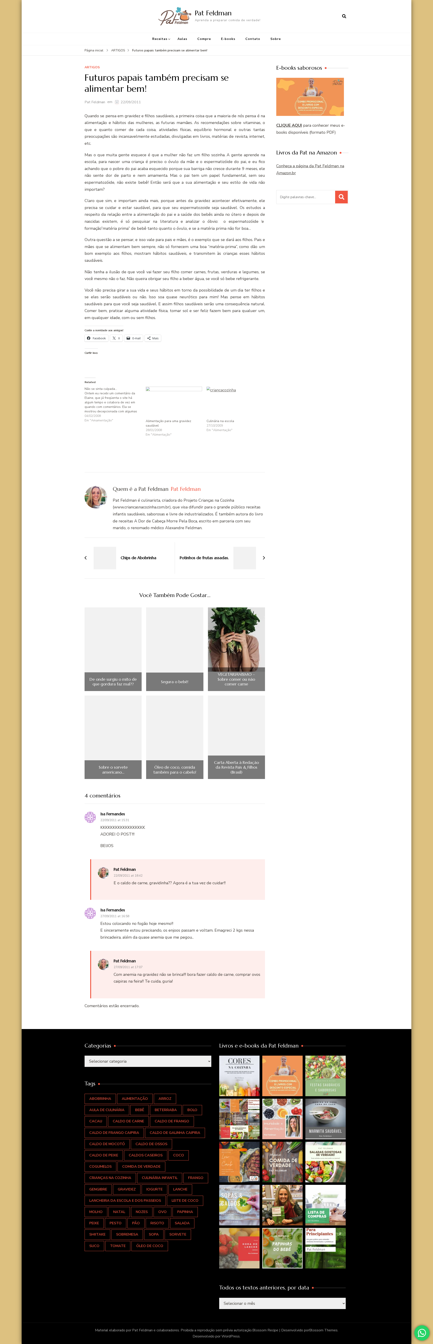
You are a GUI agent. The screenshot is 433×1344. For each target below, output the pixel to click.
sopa (154, 1234)
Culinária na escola (220, 421)
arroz (165, 1098)
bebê (139, 1109)
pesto (116, 1223)
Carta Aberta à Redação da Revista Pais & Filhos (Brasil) (236, 767)
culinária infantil (159, 1177)
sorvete (177, 1234)
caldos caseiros (146, 1155)
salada (182, 1223)
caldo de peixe (103, 1155)
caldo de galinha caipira (175, 1132)
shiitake (97, 1234)
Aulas (182, 39)
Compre (204, 39)
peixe (94, 1223)
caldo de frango (172, 1121)
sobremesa (127, 1234)
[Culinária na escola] (235, 403)
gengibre (98, 1189)
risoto (157, 1223)
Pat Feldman (213, 13)
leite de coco (185, 1200)
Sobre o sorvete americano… (113, 769)
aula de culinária (106, 1109)
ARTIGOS (92, 67)
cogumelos (100, 1166)
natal (119, 1211)
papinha (185, 1211)
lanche (180, 1189)
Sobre (275, 39)
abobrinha (100, 1098)
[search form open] (344, 16)
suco (94, 1245)
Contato (252, 39)
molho (96, 1211)
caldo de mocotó (107, 1144)
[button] (239, 1076)
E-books (228, 39)
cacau (95, 1121)
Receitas (159, 39)
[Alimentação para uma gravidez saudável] (174, 403)
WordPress (230, 1336)
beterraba (166, 1109)
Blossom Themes (323, 1330)
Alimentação (135, 1098)
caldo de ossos (151, 1144)
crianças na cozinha (110, 1177)
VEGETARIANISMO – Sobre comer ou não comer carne (236, 679)
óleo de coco (149, 1245)
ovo (162, 1211)
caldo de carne (128, 1121)
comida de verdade (141, 1166)
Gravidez (127, 1189)
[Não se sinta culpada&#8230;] (115, 405)
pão (136, 1223)
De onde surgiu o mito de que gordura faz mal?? (113, 682)
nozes (142, 1211)
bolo (192, 1109)
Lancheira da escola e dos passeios (125, 1200)
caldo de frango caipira (114, 1132)
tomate (118, 1245)
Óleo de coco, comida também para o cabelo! (174, 769)
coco (178, 1155)
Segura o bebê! (174, 681)
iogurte (154, 1189)
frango (195, 1177)
